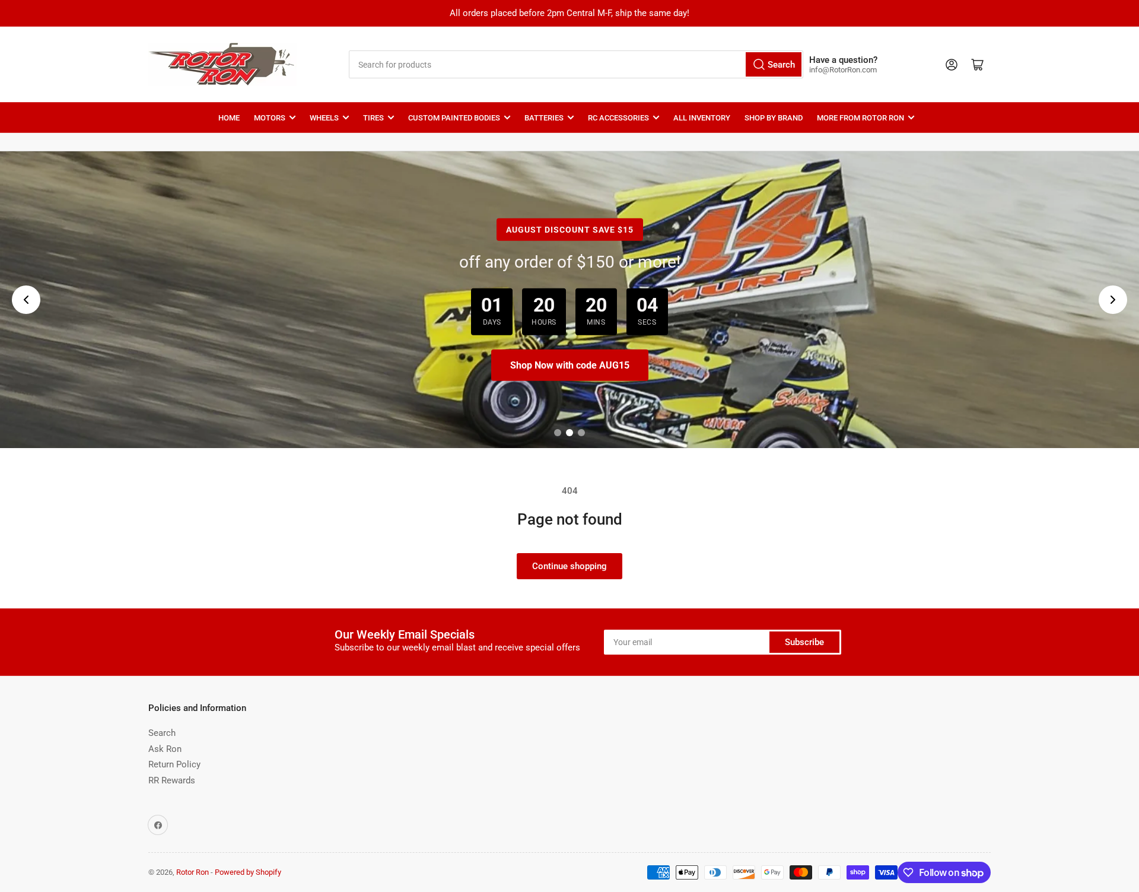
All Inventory (701, 117)
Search (162, 733)
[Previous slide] (26, 299)
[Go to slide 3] (581, 432)
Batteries (544, 117)
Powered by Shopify (248, 872)
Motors (269, 117)
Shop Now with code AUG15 (569, 365)
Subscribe (804, 642)
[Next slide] (1113, 299)
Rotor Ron (192, 872)
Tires (373, 117)
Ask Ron (165, 749)
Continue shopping (569, 566)
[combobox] (576, 64)
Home (229, 117)
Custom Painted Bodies (454, 117)
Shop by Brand (774, 117)
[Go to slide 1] (557, 432)
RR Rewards (171, 780)
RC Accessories (618, 117)
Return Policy (174, 764)
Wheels (324, 117)
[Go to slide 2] (569, 432)
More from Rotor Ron (860, 117)
